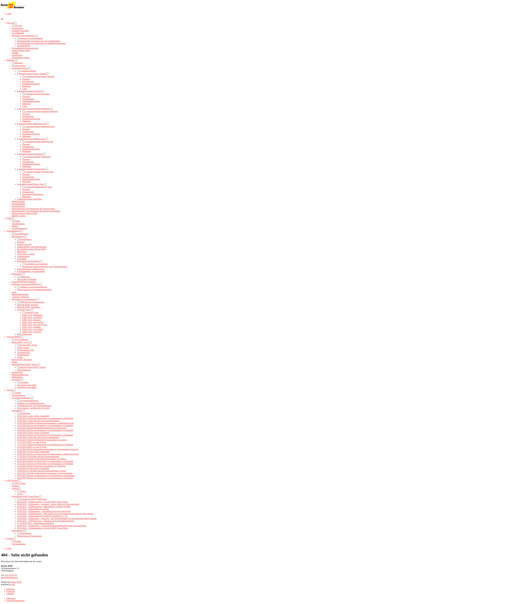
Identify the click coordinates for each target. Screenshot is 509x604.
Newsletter (16, 379)
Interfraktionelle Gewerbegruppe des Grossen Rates (38, 41)
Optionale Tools (23, 310)
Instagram (10, 589)
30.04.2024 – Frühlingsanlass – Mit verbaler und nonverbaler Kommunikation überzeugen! (55, 514)
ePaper (14, 362)
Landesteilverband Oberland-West (31, 169)
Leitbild (15, 53)
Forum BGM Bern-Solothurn (24, 282)
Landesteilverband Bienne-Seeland (31, 74)
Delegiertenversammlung (32, 194)
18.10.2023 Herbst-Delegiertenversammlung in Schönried (41, 466)
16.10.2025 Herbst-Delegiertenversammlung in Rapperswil (41, 428)
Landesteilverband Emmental (29, 91)
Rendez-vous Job (24, 244)
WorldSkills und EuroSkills (28, 261)
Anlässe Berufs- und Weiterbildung (31, 247)
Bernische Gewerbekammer (23, 35)
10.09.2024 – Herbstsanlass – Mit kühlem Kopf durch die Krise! (44, 511)
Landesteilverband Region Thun (30, 184)
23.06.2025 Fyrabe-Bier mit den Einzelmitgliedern (38, 437)
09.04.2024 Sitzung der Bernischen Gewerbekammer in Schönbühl (45, 461)
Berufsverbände (18, 201)
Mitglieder (10, 60)
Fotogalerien (17, 410)
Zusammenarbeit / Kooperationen (31, 271)
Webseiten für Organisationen (24, 299)
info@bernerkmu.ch (9, 577)
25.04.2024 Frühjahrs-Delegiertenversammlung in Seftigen (41, 459)
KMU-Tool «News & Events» (35, 325)
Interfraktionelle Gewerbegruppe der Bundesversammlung (41, 43)
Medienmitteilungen (20, 375)
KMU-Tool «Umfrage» (32, 332)
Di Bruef (20, 242)
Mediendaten (17, 377)
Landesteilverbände (20, 68)
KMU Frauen (12, 480)
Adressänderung (24, 370)
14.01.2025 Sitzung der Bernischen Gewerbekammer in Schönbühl (45, 444)
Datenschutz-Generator (26, 279)
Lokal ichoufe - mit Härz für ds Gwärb (33, 408)
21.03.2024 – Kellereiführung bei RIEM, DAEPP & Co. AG (42, 516)
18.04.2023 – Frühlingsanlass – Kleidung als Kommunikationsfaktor (45, 521)
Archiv (20, 357)
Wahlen (15, 226)
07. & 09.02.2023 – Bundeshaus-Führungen (35, 523)
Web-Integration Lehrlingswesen (30, 269)
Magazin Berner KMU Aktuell (24, 364)
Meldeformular (23, 355)
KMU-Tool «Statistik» (31, 327)
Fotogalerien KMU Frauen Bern (25, 496)
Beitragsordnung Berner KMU (24, 213)
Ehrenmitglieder (23, 46)
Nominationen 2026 (25, 350)
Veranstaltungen (18, 395)
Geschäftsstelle (18, 33)
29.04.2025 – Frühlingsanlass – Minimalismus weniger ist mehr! (44, 506)
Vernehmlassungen (19, 228)
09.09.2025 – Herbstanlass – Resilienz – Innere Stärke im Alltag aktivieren (48, 504)
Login (8, 14)
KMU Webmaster (24, 334)
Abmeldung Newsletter (26, 387)
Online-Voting (23, 348)
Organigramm (17, 28)
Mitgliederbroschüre (20, 294)
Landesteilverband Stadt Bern (29, 199)
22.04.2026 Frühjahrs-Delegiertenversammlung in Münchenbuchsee (45, 423)
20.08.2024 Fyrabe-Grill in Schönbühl (33, 452)
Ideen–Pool (22, 251)
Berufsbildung (18, 236)
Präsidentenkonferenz (31, 84)
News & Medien (13, 337)
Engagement (17, 55)
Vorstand (26, 79)
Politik (9, 218)
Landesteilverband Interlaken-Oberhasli (33, 109)
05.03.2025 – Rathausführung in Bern (33, 509)
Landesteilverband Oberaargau (30, 154)
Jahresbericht (17, 372)
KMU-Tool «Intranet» (31, 320)
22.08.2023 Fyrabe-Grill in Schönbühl (33, 468)
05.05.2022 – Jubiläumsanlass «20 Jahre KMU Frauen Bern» (42, 528)
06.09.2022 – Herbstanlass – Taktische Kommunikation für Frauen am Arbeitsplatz (51, 526)
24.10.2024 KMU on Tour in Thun (31, 447)
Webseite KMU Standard (27, 305)
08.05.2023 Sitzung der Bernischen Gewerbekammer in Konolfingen (46, 475)
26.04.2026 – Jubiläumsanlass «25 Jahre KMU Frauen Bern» (42, 502)
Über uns (10, 23)
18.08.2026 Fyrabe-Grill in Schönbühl (33, 416)
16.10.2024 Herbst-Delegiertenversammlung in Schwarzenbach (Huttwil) (47, 449)
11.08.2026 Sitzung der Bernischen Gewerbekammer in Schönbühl (45, 418)
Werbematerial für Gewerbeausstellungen (34, 290)
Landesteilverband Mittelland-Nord (31, 124)
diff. (13, 584)
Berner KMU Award (20, 342)
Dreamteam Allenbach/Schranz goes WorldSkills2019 (44, 267)
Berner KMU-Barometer (22, 359)
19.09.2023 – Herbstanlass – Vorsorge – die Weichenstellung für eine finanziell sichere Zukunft (57, 518)
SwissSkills (22, 259)
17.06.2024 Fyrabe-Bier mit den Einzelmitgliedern (38, 456)
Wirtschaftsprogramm (21, 58)
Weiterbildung (17, 530)
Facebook (10, 591)
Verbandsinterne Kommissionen (25, 48)
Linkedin (10, 594)
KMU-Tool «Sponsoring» (33, 322)
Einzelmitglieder (18, 204)
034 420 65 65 (11, 575)
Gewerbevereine (18, 65)
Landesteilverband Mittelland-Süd (31, 139)
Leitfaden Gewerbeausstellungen (25, 284)
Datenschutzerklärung (15, 600)
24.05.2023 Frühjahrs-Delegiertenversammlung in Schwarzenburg (44, 473)
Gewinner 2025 (23, 352)
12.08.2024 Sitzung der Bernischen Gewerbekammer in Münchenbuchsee (48, 454)
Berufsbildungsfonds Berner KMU (31, 249)
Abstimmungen (18, 224)
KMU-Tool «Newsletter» (32, 329)
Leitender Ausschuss (20, 31)
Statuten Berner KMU (21, 50)
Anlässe (15, 488)
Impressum (11, 598)
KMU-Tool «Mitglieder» (32, 315)
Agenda (9, 390)
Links (24, 89)
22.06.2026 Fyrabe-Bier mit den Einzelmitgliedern (38, 421)
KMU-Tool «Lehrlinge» (32, 317)
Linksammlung (23, 256)
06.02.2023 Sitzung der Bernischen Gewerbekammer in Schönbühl (45, 478)
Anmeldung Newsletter (26, 385)
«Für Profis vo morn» (26, 254)
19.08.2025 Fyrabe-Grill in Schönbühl (33, 433)
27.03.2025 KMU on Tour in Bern (31, 442)
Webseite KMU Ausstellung (28, 307)
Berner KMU (16, 582)
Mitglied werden (18, 216)
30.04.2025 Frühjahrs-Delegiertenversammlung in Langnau (42, 440)
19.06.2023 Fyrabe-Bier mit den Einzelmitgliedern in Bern (41, 471)
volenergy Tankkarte (20, 297)
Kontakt (9, 538)
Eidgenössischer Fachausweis (29, 536)
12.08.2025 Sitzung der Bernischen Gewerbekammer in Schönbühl (45, 435)
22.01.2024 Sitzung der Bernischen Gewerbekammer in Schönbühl (45, 464)
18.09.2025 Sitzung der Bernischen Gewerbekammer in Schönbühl (45, 430)
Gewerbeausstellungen (21, 398)
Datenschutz (17, 274)
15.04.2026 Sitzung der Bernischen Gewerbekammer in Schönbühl (45, 425)
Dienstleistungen (13, 231)
